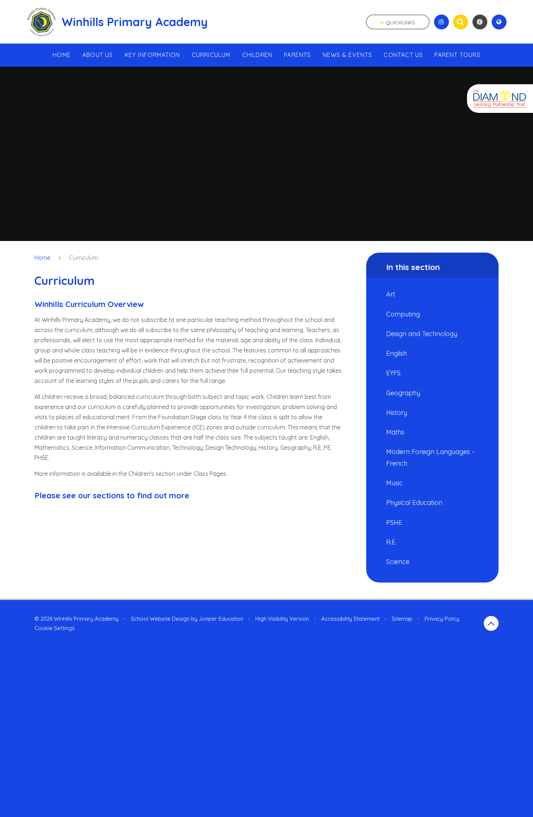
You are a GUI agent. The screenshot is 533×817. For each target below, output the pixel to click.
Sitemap (402, 618)
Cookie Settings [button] (54, 628)
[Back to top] (491, 623)
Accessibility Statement (350, 618)
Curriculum (83, 257)
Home (42, 257)
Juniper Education (221, 618)
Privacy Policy (442, 618)
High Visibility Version (282, 618)
